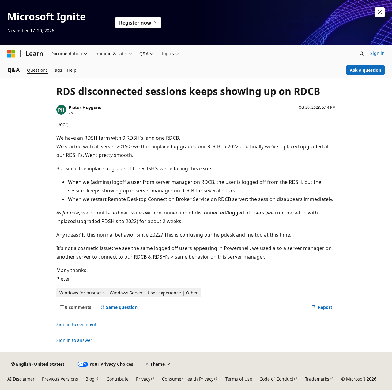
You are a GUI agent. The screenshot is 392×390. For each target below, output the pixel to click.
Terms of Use (238, 379)
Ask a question (365, 70)
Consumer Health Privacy (187, 379)
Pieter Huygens (85, 107)
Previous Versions (60, 379)
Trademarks (317, 379)
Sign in (377, 53)
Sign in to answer (74, 340)
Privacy (143, 379)
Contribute (118, 379)
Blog (90, 379)
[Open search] (362, 53)
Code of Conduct (276, 379)
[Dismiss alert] (380, 12)
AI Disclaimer (21, 379)
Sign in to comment (76, 324)
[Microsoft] (11, 54)
